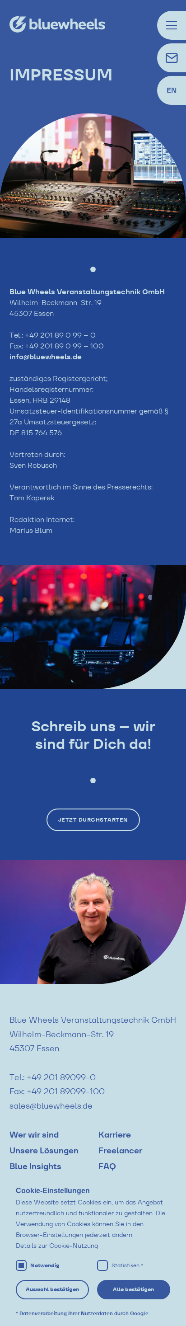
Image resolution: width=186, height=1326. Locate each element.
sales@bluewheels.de (51, 1105)
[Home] (71, 24)
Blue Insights (35, 1166)
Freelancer (120, 1150)
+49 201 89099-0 (61, 1077)
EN (172, 90)
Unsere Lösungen (44, 1150)
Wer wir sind (34, 1134)
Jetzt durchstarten (93, 819)
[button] (171, 25)
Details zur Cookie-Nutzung (57, 1245)
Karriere (114, 1134)
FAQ (107, 1166)
